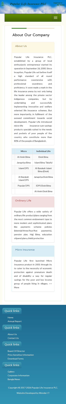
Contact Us (13, 338)
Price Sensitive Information (21, 355)
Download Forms (16, 358)
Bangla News (14, 379)
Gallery (11, 371)
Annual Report (15, 321)
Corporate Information (18, 375)
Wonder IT (44, 393)
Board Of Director (16, 351)
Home (10, 317)
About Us (12, 334)
